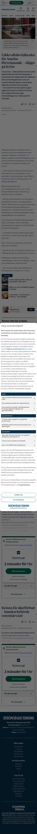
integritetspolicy (24, 485)
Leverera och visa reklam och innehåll (13, 441)
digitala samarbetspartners (16, 349)
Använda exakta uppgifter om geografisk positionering (14, 420)
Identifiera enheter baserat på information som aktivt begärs (16, 425)
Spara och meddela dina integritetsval (13, 445)
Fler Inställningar (18, 500)
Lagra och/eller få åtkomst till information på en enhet (17, 398)
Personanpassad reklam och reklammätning (15, 403)
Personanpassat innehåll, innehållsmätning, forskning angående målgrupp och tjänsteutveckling (15, 408)
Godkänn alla (18, 495)
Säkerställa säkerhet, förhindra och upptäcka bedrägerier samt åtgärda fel (15, 436)
